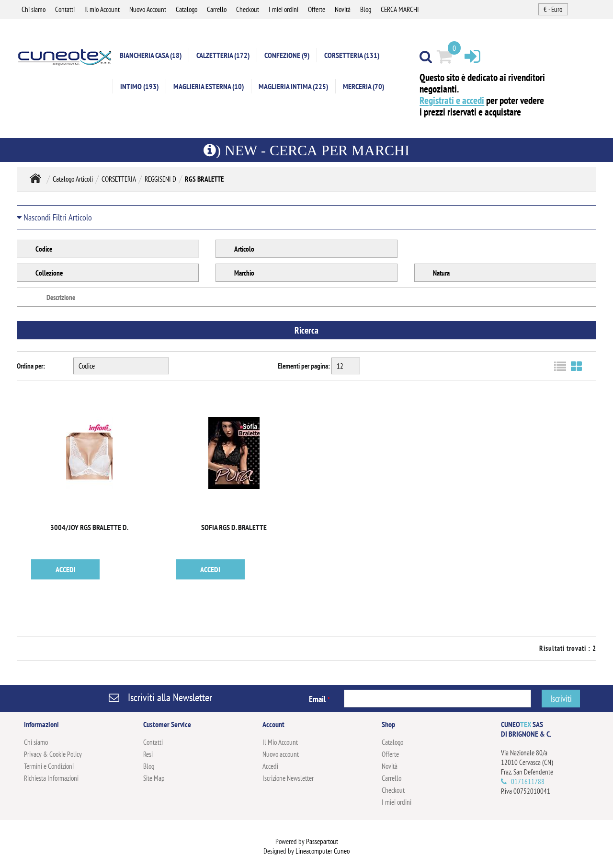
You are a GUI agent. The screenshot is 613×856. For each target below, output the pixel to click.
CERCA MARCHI (400, 9)
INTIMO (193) (139, 86)
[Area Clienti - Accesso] (472, 56)
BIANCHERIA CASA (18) (151, 55)
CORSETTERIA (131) (351, 55)
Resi (148, 754)
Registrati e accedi (452, 100)
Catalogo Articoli (73, 179)
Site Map (154, 778)
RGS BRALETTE (204, 179)
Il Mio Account (280, 742)
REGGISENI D (160, 179)
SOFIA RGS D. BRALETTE (234, 527)
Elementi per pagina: (304, 365)
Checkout (247, 9)
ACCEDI (66, 569)
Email (319, 699)
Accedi (270, 766)
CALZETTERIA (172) (223, 55)
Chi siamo (33, 9)
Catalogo (186, 9)
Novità (343, 9)
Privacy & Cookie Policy (53, 754)
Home (35, 178)
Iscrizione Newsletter (288, 778)
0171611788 (528, 781)
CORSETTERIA (119, 179)
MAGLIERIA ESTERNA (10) (208, 86)
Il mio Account (102, 9)
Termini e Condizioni (49, 766)
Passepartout (322, 841)
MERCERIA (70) (363, 86)
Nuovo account (280, 754)
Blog (365, 9)
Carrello (217, 9)
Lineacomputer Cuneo (322, 851)
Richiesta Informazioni (51, 778)
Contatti (65, 9)
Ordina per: (31, 365)
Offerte (316, 9)
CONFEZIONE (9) (286, 55)
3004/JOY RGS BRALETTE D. (89, 527)
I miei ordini (283, 9)
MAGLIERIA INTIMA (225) (293, 86)
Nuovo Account (147, 9)
